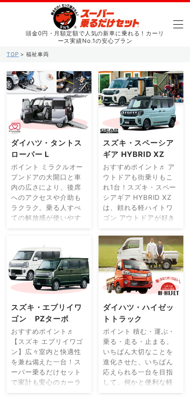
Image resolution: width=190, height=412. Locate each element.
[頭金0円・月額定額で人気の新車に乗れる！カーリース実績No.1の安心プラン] (95, 22)
